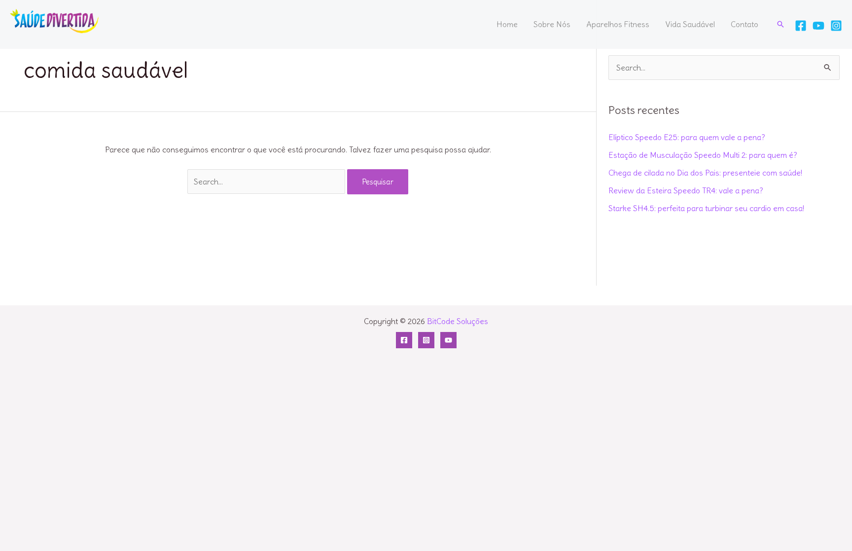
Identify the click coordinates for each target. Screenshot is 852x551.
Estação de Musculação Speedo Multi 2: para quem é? (702, 155)
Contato (744, 24)
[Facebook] (801, 26)
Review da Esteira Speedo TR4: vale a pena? (685, 190)
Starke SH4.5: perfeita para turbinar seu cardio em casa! (706, 208)
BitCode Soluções (457, 321)
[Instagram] (836, 26)
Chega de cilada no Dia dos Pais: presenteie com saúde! (705, 173)
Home (507, 24)
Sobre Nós (551, 24)
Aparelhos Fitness (617, 24)
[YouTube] (818, 26)
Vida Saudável (690, 24)
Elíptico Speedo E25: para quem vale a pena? (686, 137)
